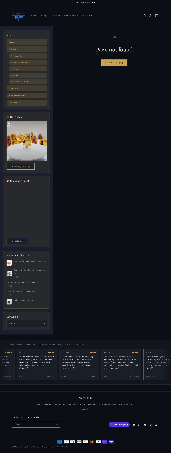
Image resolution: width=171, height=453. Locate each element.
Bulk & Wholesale (17, 95)
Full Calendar (17, 241)
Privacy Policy (75, 404)
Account (48, 404)
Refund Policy (61, 404)
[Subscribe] (44, 324)
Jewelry (14, 69)
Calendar (128, 404)
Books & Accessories (20, 81)
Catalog (12, 49)
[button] (43, 15)
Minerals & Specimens (20, 62)
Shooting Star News (107, 404)
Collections (14, 88)
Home (11, 42)
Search (40, 404)
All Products (16, 56)
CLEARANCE (14, 102)
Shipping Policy (90, 404)
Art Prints (15, 75)
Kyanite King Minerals (25, 447)
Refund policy (66, 447)
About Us (85, 409)
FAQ (120, 404)
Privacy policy (54, 447)
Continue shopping (114, 62)
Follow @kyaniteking (21, 166)
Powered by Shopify (40, 447)
